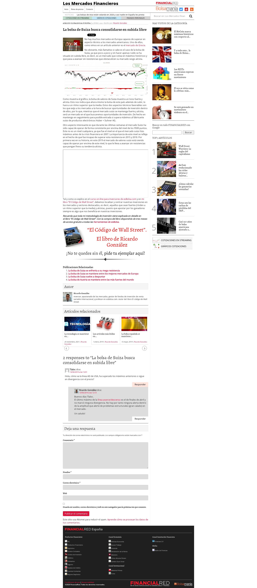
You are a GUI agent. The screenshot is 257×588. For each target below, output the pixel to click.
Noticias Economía (117, 542)
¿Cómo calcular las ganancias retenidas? (186, 186)
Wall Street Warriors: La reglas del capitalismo (185, 150)
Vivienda (114, 548)
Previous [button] (66, 350)
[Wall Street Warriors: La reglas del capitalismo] (166, 149)
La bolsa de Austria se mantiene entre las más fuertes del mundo (101, 279)
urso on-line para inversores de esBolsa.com (113, 199)
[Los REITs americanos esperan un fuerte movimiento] (161, 73)
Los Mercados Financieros (90, 3)
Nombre (67, 472)
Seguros (70, 564)
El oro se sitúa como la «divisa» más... (184, 89)
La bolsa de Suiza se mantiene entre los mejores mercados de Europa (103, 273)
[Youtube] (186, 9)
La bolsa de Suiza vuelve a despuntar (86, 276)
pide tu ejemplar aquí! (124, 253)
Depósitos (70, 548)
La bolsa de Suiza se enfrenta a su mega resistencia (94, 270)
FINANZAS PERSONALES (136, 18)
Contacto (89, 9)
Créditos (70, 558)
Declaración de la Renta (119, 551)
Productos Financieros (75, 545)
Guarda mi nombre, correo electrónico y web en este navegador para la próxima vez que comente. (104, 507)
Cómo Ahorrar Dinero (118, 558)
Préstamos (71, 561)
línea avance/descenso (109, 399)
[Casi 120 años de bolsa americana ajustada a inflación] (166, 226)
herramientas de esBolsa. (106, 221)
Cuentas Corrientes (74, 571)
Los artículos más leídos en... (104, 335)
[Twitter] (181, 9)
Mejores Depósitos (73, 574)
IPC (68, 542)
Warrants (114, 555)
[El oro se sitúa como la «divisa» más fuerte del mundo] (161, 92)
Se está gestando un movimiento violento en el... (184, 109)
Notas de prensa (77, 9)
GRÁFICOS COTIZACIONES (106, 18)
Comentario (69, 440)
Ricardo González (120, 23)
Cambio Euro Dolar (117, 562)
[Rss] (192, 9)
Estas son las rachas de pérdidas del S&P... (185, 206)
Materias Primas (116, 570)
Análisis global (70, 23)
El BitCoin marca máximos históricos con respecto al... (183, 34)
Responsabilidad (88, 582)
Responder (140, 384)
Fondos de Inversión (74, 555)
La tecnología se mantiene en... (76, 335)
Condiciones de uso (72, 582)
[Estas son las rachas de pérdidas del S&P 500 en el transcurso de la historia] (166, 207)
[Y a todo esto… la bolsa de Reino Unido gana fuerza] (161, 54)
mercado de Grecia (135, 45)
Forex (113, 574)
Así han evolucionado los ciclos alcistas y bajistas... (185, 170)
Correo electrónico (71, 482)
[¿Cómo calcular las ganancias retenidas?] (166, 188)
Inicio (66, 9)
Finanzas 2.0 (158, 541)
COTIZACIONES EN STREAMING (77, 18)
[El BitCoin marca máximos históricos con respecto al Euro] (161, 35)
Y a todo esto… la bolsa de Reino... (182, 52)
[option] (77, 332)
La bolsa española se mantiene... (130, 335)
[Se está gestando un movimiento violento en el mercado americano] (161, 111)
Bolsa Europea (83, 23)
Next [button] (144, 350)
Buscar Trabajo (116, 545)
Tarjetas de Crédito (73, 568)
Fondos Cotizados (73, 551)
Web (65, 493)
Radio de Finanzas (160, 550)
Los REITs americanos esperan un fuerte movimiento (184, 73)
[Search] (191, 16)
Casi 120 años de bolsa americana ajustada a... (185, 225)
